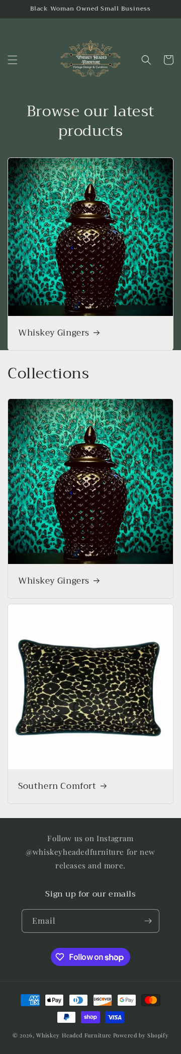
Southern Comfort (57, 786)
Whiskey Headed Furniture (74, 1035)
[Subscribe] (148, 921)
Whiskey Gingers (53, 332)
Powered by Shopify (141, 1035)
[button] (13, 60)
